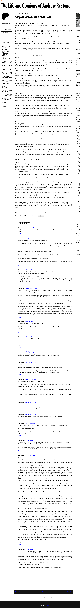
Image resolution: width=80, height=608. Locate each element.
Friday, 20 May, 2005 (29, 423)
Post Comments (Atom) (47, 597)
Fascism (10, 60)
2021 (78, 104)
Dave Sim (4, 58)
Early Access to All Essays (6, 30)
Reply (19, 233)
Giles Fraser (7, 64)
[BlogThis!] (40, 216)
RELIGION (4, 88)
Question (78, 64)
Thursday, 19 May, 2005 (30, 379)
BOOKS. (4, 43)
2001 (78, 238)
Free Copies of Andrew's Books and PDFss (6, 37)
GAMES (10, 62)
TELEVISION (7, 97)
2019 (78, 108)
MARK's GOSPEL (7, 69)
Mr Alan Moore (5, 72)
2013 (78, 119)
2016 (78, 114)
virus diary (4, 106)
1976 (78, 246)
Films (5, 61)
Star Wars (8, 95)
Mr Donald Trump (7, 73)
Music (10, 80)
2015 (78, 115)
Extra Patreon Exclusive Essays (5, 33)
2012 (78, 121)
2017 (78, 112)
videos (8, 105)
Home (44, 592)
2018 (78, 110)
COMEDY (8, 46)
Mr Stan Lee (5, 76)
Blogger (47, 605)
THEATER (4, 98)
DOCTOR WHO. (5, 55)
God (3, 65)
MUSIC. (7, 71)
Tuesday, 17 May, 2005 (29, 227)
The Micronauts (5, 101)
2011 (78, 123)
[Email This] (38, 216)
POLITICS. (22, 218)
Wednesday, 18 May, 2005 (30, 269)
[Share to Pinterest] (43, 216)
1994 (78, 244)
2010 (78, 124)
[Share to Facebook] (42, 216)
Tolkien (4, 102)
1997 (78, 242)
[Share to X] (41, 216)
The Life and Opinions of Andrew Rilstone (35, 6)
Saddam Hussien (8, 94)
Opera (7, 81)
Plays (8, 85)
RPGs (3, 89)
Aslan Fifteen (5, 42)
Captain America (5, 51)
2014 (78, 117)
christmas (4, 103)
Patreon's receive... (6, 27)
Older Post (69, 592)
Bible (11, 43)
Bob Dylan (5, 45)
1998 (78, 240)
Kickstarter (4, 68)
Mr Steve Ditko (7, 77)
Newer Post (18, 592)
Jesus (77, 38)
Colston (3, 52)
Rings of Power (7, 91)
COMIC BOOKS (4, 49)
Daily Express (5, 57)
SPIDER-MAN (5, 93)
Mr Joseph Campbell (7, 74)
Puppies (3, 86)
